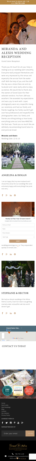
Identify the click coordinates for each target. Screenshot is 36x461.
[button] (18, 219)
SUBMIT (18, 241)
